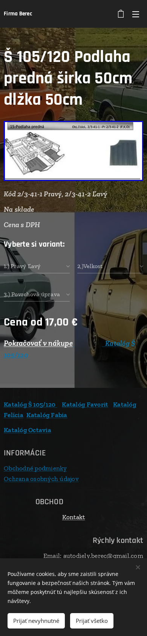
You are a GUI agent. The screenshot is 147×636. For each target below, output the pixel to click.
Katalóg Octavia (27, 430)
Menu (135, 13)
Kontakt (73, 517)
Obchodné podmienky (35, 468)
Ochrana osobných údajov (41, 478)
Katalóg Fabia (46, 415)
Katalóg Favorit (85, 404)
